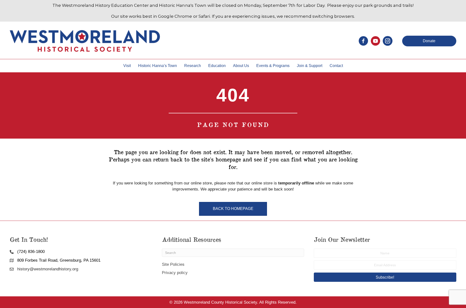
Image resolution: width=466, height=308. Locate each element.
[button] (429, 41)
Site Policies (173, 264)
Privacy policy (175, 272)
